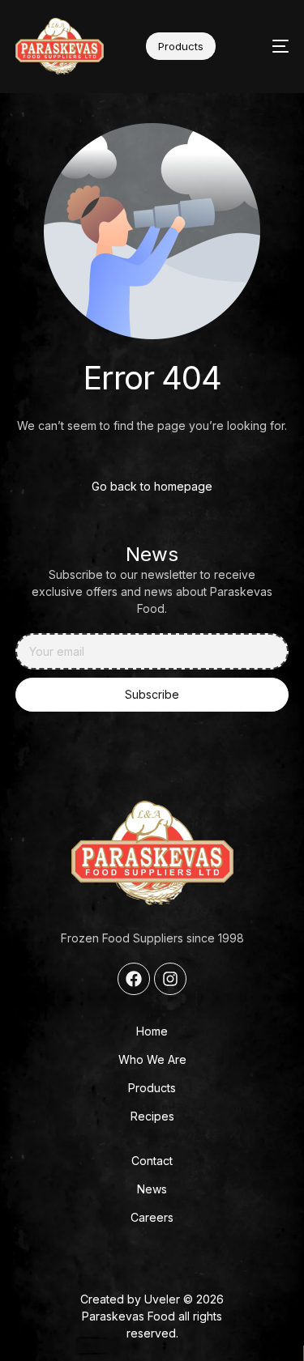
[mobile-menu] (268, 46)
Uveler (162, 1299)
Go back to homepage (152, 486)
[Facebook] (134, 979)
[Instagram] (170, 979)
